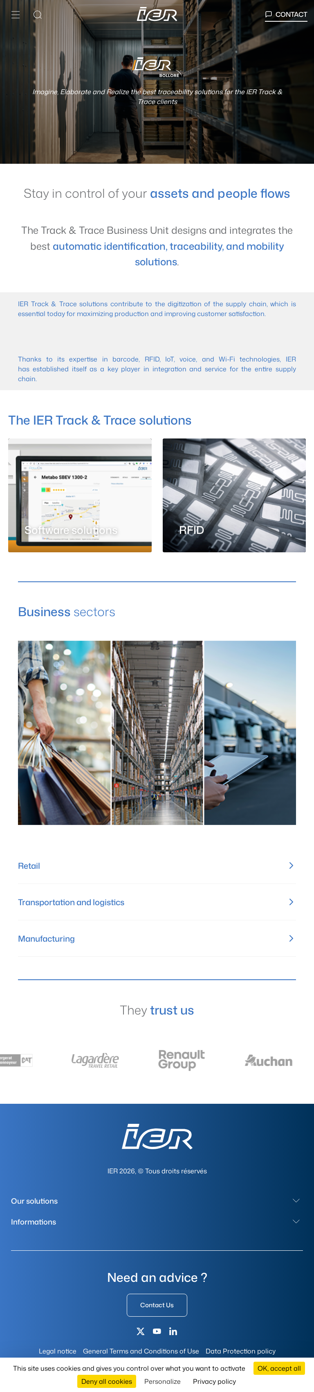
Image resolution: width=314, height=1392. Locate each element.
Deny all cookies (106, 1381)
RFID (152, 359)
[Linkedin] (173, 1331)
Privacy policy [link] (214, 1381)
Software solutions (71, 530)
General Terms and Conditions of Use (141, 1351)
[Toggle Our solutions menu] (296, 1200)
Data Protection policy (241, 1351)
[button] (16, 15)
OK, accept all (279, 1368)
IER (23, 303)
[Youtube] (157, 1331)
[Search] (37, 15)
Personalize (162, 1381)
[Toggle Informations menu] (296, 1221)
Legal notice (57, 1351)
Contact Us (157, 1305)
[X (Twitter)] (141, 1331)
